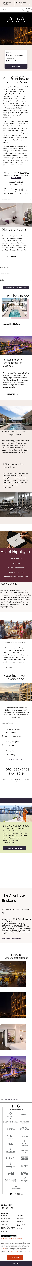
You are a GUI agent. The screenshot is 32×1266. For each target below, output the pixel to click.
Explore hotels (5, 1221)
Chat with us (20, 1218)
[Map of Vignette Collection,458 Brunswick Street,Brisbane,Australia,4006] (16, 873)
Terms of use (20, 1221)
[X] (7, 1208)
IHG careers (20, 1215)
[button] (29, 3)
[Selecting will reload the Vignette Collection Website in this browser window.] (24, 1121)
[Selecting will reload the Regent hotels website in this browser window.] (24, 1114)
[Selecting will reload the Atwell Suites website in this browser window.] (24, 1173)
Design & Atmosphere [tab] (16, 568)
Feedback (4, 1231)
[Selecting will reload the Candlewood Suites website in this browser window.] (16, 1187)
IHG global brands (6, 1218)
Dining (22, 10)
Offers (10, 10)
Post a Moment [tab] (16, 559)
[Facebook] (3, 1208)
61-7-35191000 (16, 184)
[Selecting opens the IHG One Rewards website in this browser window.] (16, 1194)
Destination (4, 10)
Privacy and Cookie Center (22, 1224)
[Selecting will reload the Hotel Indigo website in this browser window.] (24, 1128)
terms (4, 1248)
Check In (8, 52)
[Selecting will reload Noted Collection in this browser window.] (10, 1136)
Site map (19, 1228)
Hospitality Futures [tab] (16, 572)
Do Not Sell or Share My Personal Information (8, 1227)
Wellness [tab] (16, 563)
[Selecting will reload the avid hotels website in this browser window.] (10, 1173)
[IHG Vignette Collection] (6, 3)
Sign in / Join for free (22, 3)
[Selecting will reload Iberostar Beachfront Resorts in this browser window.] (10, 1151)
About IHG (4, 1215)
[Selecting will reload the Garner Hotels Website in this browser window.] (24, 1165)
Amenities (16, 10)
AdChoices (4, 1224)
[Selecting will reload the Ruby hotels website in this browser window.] (10, 1143)
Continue (15, 1257)
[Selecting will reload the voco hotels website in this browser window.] (24, 1136)
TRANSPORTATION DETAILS (11, 938)
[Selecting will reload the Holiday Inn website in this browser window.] (10, 1165)
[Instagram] (11, 1208)
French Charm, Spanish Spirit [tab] (16, 577)
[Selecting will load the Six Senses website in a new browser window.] (10, 1114)
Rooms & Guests (10, 58)
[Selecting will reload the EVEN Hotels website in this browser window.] (10, 1158)
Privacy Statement (13, 1251)
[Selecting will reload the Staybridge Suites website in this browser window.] (10, 1180)
